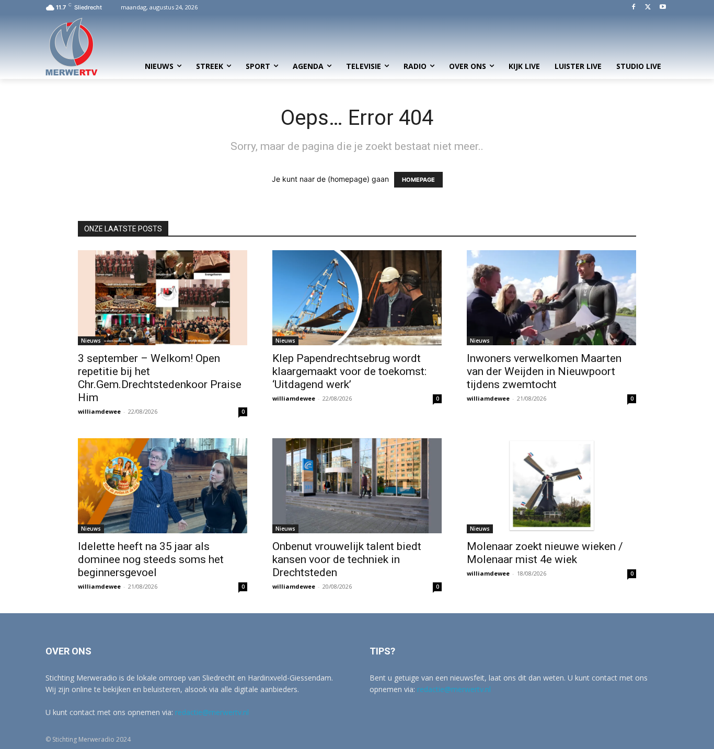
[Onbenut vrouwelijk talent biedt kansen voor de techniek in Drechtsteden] (357, 485)
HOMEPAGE (418, 179)
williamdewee (99, 411)
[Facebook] (634, 8)
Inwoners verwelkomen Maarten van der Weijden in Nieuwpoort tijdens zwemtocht (544, 371)
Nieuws (91, 340)
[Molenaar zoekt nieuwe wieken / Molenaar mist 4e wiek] (551, 485)
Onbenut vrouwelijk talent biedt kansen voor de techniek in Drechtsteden (346, 559)
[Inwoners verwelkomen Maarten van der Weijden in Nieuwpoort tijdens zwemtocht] (551, 297)
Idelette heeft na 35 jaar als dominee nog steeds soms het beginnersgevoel (151, 559)
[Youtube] (663, 8)
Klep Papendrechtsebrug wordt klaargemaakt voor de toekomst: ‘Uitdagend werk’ (349, 371)
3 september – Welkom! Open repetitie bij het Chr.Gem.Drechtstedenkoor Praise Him (159, 378)
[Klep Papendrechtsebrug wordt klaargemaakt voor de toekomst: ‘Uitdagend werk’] (357, 297)
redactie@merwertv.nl (212, 712)
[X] (648, 8)
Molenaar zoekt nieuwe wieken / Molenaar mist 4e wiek (545, 553)
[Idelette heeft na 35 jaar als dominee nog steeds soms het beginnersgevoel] (162, 485)
